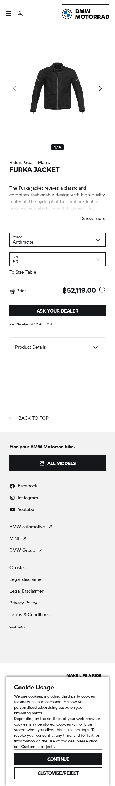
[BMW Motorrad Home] (85, 14)
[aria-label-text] (102, 290)
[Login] (20, 12)
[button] (8, 14)
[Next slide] (100, 88)
